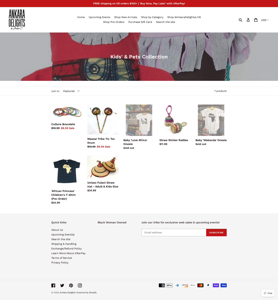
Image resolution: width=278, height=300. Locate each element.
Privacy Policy (59, 262)
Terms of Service (61, 257)
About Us (57, 229)
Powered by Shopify (86, 292)
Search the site (60, 239)
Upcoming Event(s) (62, 234)
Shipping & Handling (63, 243)
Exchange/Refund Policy (66, 248)
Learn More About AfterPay (68, 253)
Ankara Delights (68, 292)
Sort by (55, 91)
